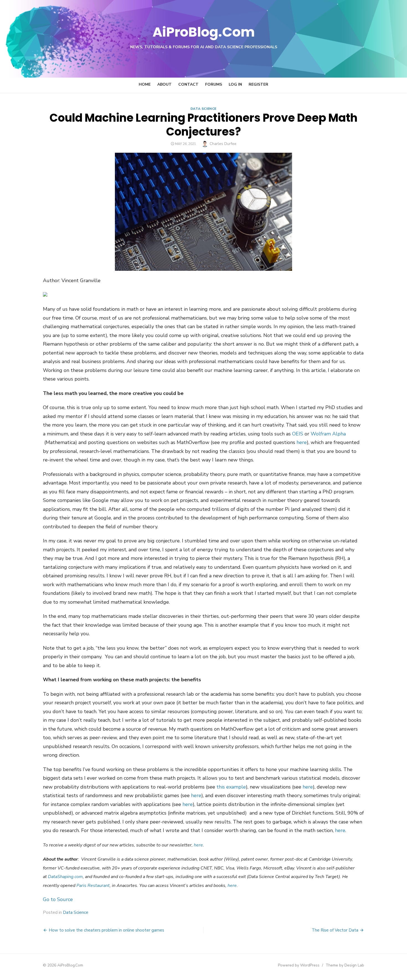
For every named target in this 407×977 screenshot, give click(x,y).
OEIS (297, 433)
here (302, 442)
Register (258, 84)
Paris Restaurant (93, 885)
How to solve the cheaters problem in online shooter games (106, 930)
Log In (235, 84)
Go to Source (58, 899)
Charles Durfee (223, 143)
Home (145, 84)
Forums (213, 84)
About (164, 84)
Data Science (203, 108)
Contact (188, 84)
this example (231, 787)
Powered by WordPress (299, 965)
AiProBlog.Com (204, 32)
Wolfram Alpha (328, 433)
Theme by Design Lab (345, 965)
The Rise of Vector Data (335, 930)
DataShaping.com (65, 877)
